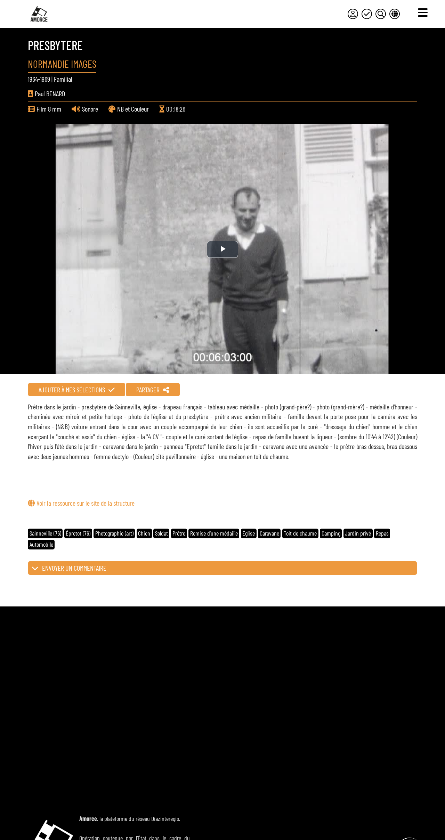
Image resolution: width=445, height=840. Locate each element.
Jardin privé (358, 533)
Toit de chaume (300, 533)
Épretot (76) (78, 533)
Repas (382, 533)
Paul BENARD (50, 93)
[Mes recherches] (380, 14)
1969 (45, 79)
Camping (331, 533)
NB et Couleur (133, 109)
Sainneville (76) (45, 533)
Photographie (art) (114, 533)
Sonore (90, 109)
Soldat (161, 533)
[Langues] (394, 14)
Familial (63, 79)
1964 (33, 79)
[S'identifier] (353, 14)
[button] (222, 568)
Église (248, 533)
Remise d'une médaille (214, 533)
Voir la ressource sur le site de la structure (86, 503)
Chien (144, 533)
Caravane (269, 533)
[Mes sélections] (367, 14)
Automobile (41, 544)
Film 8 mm (49, 109)
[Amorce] (39, 13)
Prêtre (178, 533)
